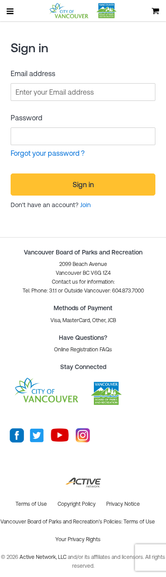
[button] (83, 349)
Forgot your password (45, 153)
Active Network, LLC (43, 557)
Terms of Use (139, 522)
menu (10, 11)
